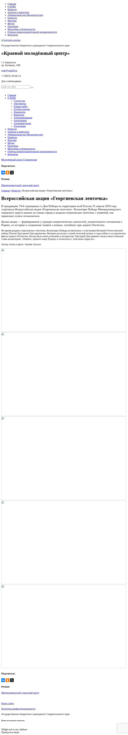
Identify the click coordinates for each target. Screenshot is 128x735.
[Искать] (32, 87)
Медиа (11, 23)
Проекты (12, 18)
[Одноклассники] (7, 172)
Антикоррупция (22, 123)
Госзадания (20, 126)
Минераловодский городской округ (20, 185)
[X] (12, 172)
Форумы (12, 20)
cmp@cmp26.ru (9, 70)
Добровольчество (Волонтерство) (25, 15)
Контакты (12, 35)
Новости (12, 9)
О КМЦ (11, 6)
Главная (11, 4)
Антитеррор (20, 120)
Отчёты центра (22, 109)
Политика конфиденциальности (18, 708)
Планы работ (21, 106)
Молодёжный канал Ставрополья (19, 159)
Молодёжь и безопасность (21, 29)
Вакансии (19, 115)
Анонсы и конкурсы (18, 12)
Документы (20, 103)
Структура (19, 100)
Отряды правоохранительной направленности (32, 32)
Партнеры (12, 26)
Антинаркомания (23, 117)
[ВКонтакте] (3, 172)
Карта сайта (7, 703)
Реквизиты (19, 112)
